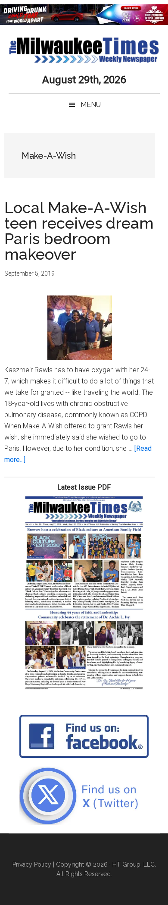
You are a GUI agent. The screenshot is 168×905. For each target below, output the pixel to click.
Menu (91, 105)
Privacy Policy (31, 864)
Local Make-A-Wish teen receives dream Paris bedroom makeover (79, 230)
